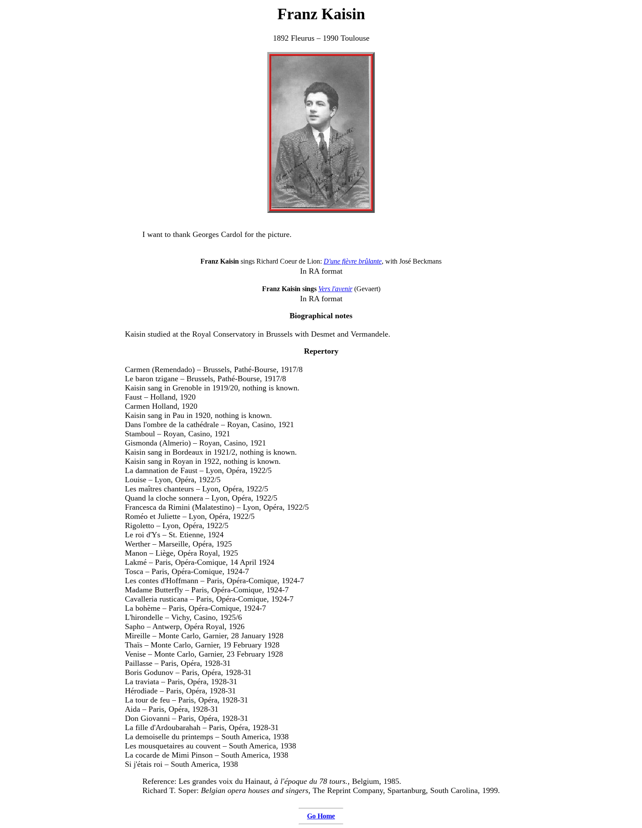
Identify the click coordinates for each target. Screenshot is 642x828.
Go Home (321, 816)
